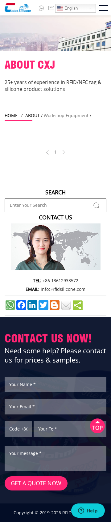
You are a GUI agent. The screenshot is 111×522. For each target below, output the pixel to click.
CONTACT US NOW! (48, 338)
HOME (11, 115)
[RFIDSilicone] (15, 7)
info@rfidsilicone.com (63, 289)
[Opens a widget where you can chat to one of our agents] (88, 511)
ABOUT (32, 115)
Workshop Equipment (66, 115)
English (70, 8)
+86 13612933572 (60, 280)
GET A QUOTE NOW (36, 483)
